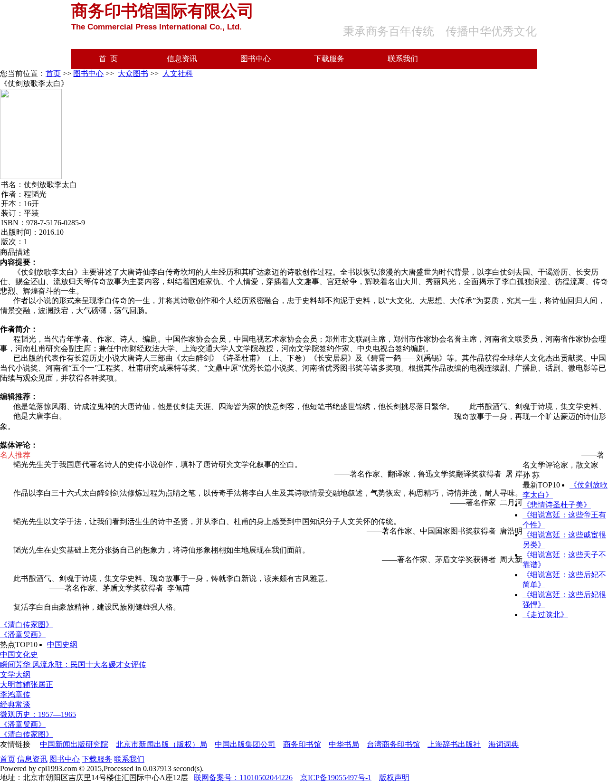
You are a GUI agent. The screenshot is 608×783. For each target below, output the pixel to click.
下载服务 (329, 59)
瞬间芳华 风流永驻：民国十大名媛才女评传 (73, 664)
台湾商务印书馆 (393, 744)
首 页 (108, 59)
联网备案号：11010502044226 (243, 777)
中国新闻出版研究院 (74, 744)
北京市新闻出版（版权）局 (161, 744)
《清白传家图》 (26, 625)
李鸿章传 (15, 694)
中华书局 (344, 744)
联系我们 (403, 59)
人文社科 (177, 73)
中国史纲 (62, 644)
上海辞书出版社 (454, 744)
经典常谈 (15, 704)
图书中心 (255, 59)
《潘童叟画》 (23, 634)
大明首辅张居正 (26, 684)
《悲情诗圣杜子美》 (556, 505)
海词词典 (503, 744)
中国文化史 (19, 654)
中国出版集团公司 (245, 744)
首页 (53, 73)
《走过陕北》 (545, 615)
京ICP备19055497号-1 (335, 777)
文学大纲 (15, 674)
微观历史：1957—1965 (38, 714)
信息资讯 (182, 59)
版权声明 (394, 777)
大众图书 (133, 73)
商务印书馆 (302, 744)
